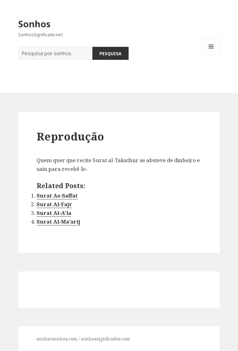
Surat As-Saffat (57, 195)
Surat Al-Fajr (54, 204)
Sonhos (34, 24)
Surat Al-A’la (54, 212)
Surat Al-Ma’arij (58, 221)
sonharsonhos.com (57, 339)
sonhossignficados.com (105, 339)
